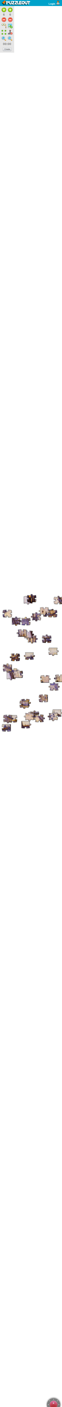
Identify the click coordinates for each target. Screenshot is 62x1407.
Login (52, 4)
